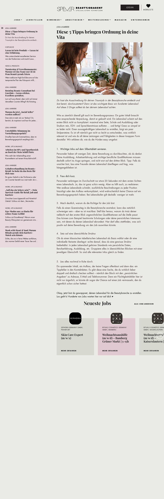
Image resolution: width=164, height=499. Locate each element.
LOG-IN (129, 7)
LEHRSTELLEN (34, 20)
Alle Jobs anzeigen (144, 304)
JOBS (17, 20)
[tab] (22, 35)
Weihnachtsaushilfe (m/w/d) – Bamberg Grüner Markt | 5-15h (115, 338)
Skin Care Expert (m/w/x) (72, 336)
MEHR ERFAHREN (68, 351)
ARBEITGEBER (74, 20)
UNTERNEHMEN (140, 20)
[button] (160, 335)
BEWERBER (53, 20)
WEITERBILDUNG (98, 20)
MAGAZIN (121, 20)
